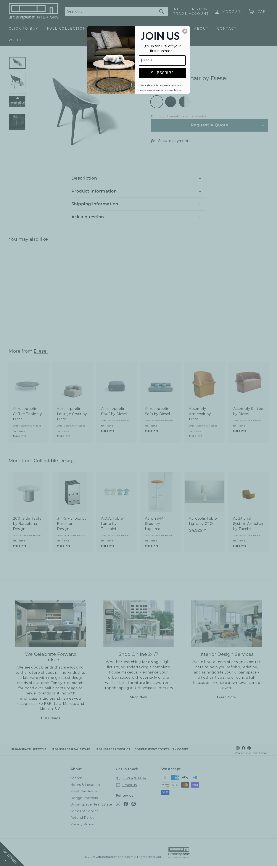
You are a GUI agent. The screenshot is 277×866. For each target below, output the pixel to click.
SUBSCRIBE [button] (162, 73)
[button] (184, 31)
